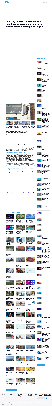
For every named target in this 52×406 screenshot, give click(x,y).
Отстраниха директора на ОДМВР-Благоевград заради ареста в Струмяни (9, 232)
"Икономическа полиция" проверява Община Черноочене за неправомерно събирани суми (30, 287)
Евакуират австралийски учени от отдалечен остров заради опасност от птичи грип (46, 107)
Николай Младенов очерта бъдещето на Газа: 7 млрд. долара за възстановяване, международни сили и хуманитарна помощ (46, 250)
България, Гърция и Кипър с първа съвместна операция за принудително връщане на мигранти (46, 113)
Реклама (2, 402)
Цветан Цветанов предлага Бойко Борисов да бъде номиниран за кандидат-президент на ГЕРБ (10, 374)
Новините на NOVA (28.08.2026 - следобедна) (45, 298)
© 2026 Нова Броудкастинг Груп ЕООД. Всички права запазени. (8, 404)
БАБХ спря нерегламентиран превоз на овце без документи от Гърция (19, 319)
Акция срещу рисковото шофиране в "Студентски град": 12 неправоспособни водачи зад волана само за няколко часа (10, 276)
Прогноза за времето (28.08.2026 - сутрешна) (10, 384)
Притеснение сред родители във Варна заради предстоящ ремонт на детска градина (29, 374)
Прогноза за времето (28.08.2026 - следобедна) (30, 275)
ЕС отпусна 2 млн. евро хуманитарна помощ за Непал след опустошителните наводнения (46, 310)
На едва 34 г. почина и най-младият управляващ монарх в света (46, 257)
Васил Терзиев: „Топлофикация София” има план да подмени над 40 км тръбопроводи (20, 341)
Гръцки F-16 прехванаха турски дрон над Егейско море (46, 321)
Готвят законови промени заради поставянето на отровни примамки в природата (19, 221)
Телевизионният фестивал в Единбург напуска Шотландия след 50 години (45, 68)
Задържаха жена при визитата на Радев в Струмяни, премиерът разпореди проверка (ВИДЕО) (10, 309)
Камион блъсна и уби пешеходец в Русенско (30, 252)
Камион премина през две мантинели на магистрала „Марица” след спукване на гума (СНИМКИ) (20, 352)
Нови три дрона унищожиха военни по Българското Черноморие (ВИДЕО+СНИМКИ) (19, 265)
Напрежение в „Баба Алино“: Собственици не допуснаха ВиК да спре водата (10, 298)
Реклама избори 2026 (6, 402)
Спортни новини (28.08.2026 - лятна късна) (45, 85)
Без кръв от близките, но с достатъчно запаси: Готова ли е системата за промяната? (20, 363)
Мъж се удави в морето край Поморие (30, 350)
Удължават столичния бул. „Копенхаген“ (30, 243)
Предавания (20, 396)
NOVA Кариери (29, 396)
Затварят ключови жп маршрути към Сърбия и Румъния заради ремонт (10, 264)
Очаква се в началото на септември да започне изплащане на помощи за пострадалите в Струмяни (30, 385)
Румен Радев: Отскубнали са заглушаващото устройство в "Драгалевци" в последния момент (9, 352)
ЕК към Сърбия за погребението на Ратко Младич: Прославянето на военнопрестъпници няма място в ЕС (45, 134)
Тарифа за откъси (17, 402)
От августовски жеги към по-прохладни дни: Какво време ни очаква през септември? (20, 373)
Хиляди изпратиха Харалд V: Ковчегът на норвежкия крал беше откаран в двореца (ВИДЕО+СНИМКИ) (46, 154)
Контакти (24, 402)
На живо (11, 395)
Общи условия (26, 402)
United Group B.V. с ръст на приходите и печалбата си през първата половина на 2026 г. (46, 214)
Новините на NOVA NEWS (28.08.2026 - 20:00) (46, 160)
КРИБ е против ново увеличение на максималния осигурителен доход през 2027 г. (29, 309)
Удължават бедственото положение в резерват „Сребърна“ (10, 287)
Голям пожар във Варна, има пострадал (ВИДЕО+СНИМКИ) (10, 243)
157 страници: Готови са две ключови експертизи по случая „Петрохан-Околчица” (46, 352)
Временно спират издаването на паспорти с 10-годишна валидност (30, 264)
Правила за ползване (38, 402)
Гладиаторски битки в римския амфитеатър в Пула (46, 95)
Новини (19, 395)
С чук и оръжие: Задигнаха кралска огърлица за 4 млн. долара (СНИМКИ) (45, 62)
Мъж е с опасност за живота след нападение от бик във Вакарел (20, 308)
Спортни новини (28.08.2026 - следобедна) (45, 293)
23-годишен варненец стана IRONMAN (19, 243)
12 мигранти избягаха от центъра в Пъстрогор (20, 252)
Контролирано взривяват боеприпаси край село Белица (20, 384)
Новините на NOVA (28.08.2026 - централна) (45, 179)
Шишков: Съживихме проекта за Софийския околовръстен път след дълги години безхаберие (10, 331)
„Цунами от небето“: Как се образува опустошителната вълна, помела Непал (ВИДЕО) (45, 207)
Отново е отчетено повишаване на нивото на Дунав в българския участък (10, 363)
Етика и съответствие (43, 402)
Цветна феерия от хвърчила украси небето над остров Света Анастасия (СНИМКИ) (30, 221)
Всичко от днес (4, 396)
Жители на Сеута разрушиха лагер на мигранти (45, 100)
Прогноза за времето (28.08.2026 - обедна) (19, 330)
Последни (3, 395)
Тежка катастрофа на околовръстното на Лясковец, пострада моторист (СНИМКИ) (10, 221)
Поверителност (30, 402)
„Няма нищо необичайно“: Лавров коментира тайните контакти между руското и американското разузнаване (30, 320)
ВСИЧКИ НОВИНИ (41, 364)
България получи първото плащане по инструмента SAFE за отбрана (30, 298)
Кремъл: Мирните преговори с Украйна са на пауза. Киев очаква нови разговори (46, 141)
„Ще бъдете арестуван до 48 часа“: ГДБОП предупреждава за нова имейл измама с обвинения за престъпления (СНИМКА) (10, 320)
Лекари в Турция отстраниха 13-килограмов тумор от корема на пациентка (46, 316)
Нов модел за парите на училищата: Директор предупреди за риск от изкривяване (20, 298)
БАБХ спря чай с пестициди (18, 274)
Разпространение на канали (12, 402)
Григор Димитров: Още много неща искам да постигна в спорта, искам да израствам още (46, 148)
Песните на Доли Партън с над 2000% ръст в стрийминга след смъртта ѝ (45, 80)
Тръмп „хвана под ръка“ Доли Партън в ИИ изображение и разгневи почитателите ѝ (46, 269)
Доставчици (21, 402)
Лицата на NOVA (12, 396)
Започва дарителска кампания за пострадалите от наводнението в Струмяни (9, 254)
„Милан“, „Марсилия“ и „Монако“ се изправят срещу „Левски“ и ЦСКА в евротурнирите (46, 327)
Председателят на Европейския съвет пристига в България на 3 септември (46, 262)
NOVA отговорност (29, 395)
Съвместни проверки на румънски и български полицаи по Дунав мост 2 (30, 331)
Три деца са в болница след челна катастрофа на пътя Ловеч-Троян (10, 341)
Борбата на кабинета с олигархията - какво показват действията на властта (30, 363)
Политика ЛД (34, 402)
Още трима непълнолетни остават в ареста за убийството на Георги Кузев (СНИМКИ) (20, 287)
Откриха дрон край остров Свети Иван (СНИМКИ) (29, 341)
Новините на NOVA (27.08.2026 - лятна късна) (45, 90)
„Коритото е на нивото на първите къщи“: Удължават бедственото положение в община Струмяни (20, 232)
